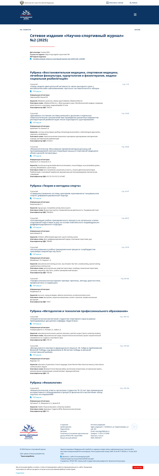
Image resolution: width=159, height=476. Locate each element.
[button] (114, 3)
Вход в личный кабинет (68, 438)
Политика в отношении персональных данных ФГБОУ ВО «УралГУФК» (74, 434)
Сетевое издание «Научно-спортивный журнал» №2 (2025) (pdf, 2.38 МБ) (59, 59)
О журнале (64, 425)
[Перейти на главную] (26, 15)
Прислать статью (97, 436)
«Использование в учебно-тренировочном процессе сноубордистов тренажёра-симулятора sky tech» (62, 250)
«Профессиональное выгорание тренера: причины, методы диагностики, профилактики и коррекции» (65, 282)
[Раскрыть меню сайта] (135, 15)
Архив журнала (65, 427)
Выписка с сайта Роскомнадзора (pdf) (76, 457)
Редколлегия (64, 429)
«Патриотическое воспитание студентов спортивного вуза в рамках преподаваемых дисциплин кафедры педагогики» (62, 320)
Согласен (138, 467)
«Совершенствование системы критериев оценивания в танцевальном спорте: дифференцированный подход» (64, 194)
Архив (137, 30)
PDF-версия (37, 91)
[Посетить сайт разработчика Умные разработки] (27, 456)
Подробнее (20, 473)
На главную (25, 30)
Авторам (63, 431)
